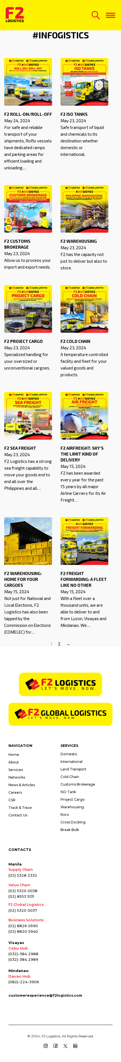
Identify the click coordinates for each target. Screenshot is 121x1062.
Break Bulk (69, 830)
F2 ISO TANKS (74, 114)
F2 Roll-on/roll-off (28, 114)
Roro (64, 814)
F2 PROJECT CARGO (23, 341)
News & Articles (21, 785)
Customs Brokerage (77, 784)
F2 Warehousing (78, 241)
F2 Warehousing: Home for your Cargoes (23, 579)
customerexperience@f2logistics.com (45, 995)
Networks (16, 777)
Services (15, 770)
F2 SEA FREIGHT (20, 448)
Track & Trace (20, 807)
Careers (15, 792)
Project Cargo (72, 799)
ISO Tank (68, 792)
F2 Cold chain (75, 341)
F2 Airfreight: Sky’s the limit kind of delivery (82, 453)
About (13, 762)
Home (13, 754)
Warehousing (72, 807)
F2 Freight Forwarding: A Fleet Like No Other (83, 579)
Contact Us (17, 815)
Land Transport (73, 769)
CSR (11, 800)
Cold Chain (69, 777)
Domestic (68, 754)
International (71, 761)
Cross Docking (73, 822)
